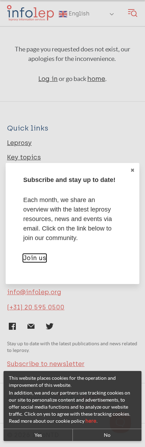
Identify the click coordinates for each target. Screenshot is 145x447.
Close (132, 170)
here (91, 421)
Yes (38, 435)
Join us (34, 258)
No (107, 435)
